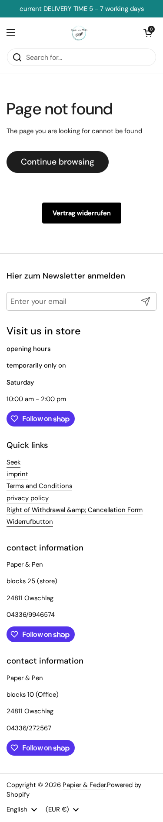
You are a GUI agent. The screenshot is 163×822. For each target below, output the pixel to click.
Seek (13, 462)
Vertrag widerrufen (82, 213)
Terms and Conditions (39, 486)
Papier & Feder (84, 785)
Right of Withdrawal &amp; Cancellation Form (75, 510)
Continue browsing (57, 161)
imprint (17, 474)
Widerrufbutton (30, 521)
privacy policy (28, 498)
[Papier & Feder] (79, 32)
